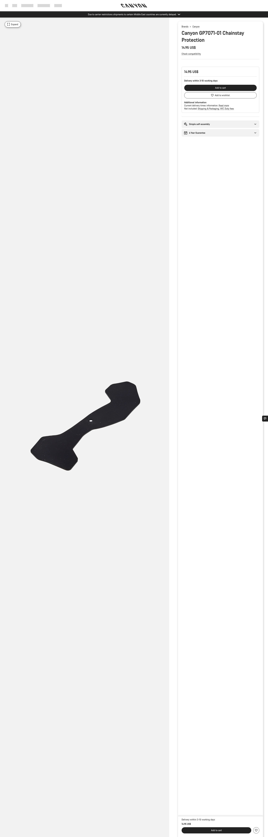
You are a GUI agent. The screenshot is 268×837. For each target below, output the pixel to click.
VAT (222, 108)
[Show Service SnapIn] (265, 419)
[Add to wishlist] (256, 830)
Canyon (196, 26)
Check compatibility (191, 53)
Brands (185, 26)
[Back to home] (134, 5)
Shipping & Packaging (209, 108)
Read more (224, 105)
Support (58, 5)
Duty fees (229, 108)
